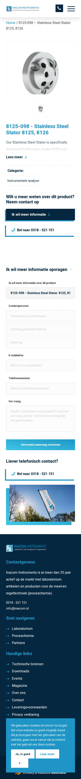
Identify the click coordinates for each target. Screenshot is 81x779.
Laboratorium (22, 628)
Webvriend (58, 773)
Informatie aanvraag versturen (40, 445)
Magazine (19, 685)
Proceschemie (23, 635)
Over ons (18, 692)
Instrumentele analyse (23, 180)
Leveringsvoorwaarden (29, 707)
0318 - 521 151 (16, 602)
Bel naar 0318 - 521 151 (35, 230)
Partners (18, 643)
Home (10, 22)
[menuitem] (69, 8)
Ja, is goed (22, 754)
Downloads (20, 671)
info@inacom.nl (17, 608)
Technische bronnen (27, 664)
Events (17, 678)
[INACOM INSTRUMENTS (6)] (33, 8)
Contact (18, 700)
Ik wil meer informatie (29, 214)
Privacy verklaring (25, 714)
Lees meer (14, 157)
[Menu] (69, 8)
